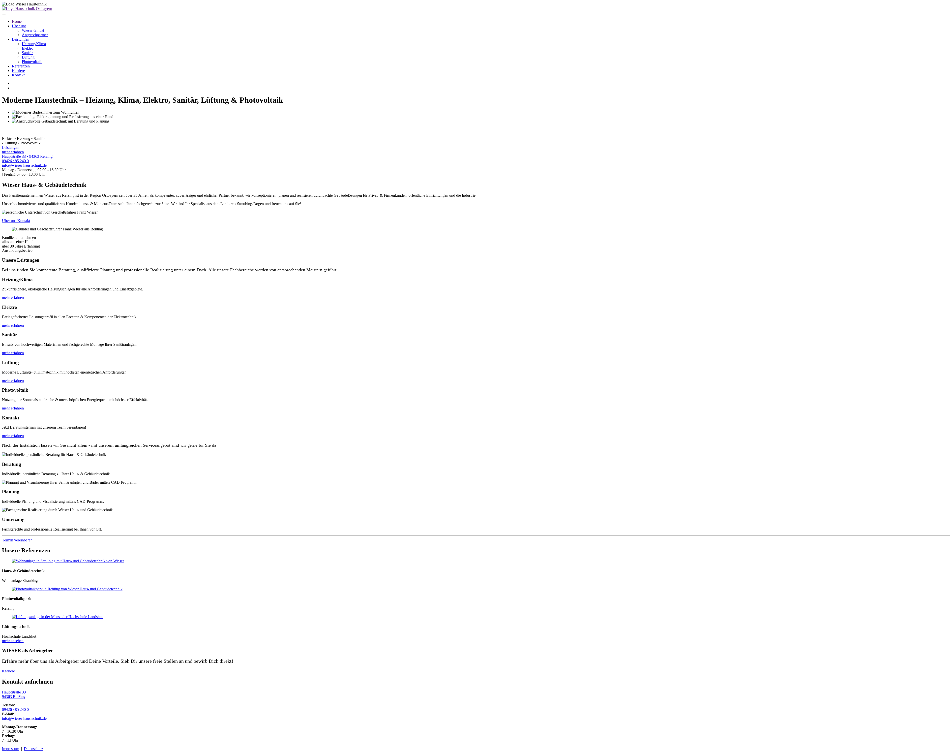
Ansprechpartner (35, 35)
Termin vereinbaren (17, 540)
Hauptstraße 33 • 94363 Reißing (27, 156)
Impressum (10, 749)
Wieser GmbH (33, 30)
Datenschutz (33, 749)
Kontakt (18, 75)
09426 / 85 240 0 (15, 161)
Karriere (18, 70)
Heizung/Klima (34, 44)
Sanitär (27, 53)
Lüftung (28, 57)
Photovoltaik (32, 62)
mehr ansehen (13, 641)
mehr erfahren (13, 297)
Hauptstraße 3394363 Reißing (14, 694)
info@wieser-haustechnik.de (24, 165)
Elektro (27, 48)
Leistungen (20, 39)
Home (17, 21)
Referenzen (21, 66)
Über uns (19, 26)
